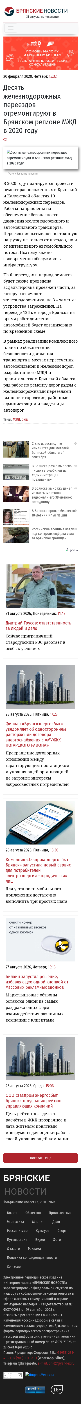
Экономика (15, 1222)
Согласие (14, 1266)
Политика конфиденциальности (32, 1257)
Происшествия (60, 1213)
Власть (12, 1213)
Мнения (38, 1222)
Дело (56, 1222)
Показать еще (40, 1158)
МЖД (16, 419)
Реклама (34, 1248)
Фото (57, 1240)
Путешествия (17, 1240)
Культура (43, 1231)
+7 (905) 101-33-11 (24, 1358)
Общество (33, 1213)
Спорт (62, 1231)
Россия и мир (17, 1231)
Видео (40, 1240)
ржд (25, 419)
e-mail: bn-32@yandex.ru (56, 1363)
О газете (13, 1248)
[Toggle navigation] (10, 28)
